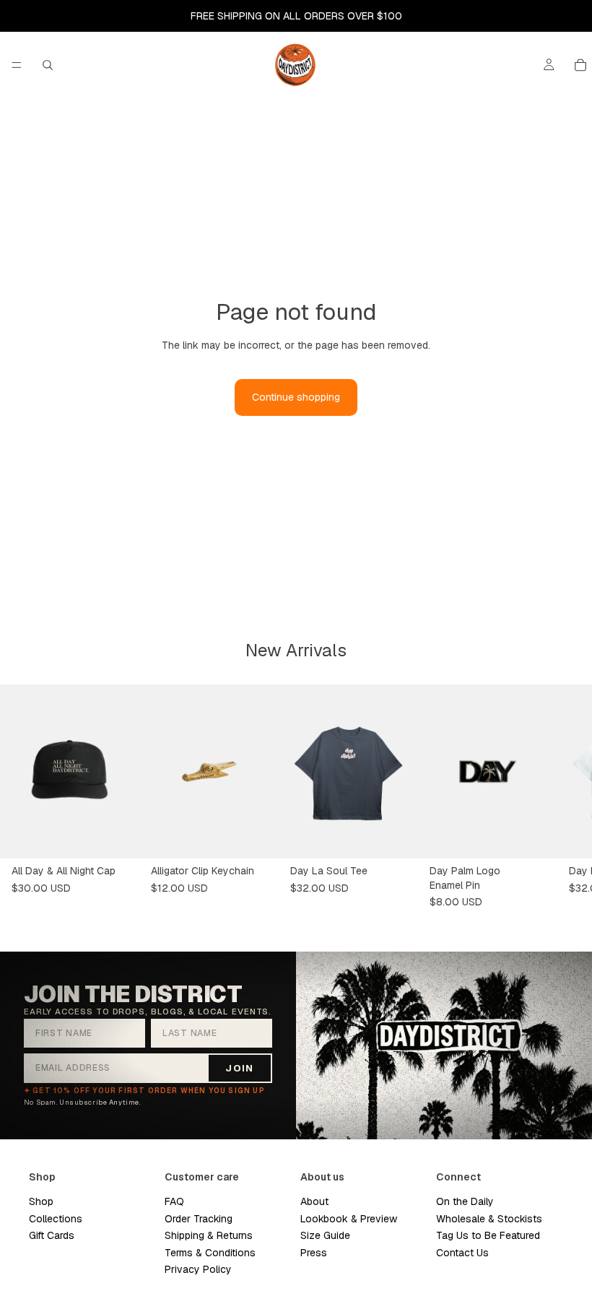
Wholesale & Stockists (489, 1218)
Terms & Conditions (210, 1252)
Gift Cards (51, 1235)
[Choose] (396, 836)
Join (239, 1068)
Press (313, 1252)
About (314, 1201)
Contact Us (462, 1252)
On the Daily (465, 1201)
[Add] (117, 836)
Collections (55, 1218)
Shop (41, 1201)
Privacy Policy (198, 1269)
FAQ (174, 1201)
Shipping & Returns (209, 1235)
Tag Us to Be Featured (488, 1235)
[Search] (48, 65)
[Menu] (16, 65)
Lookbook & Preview (348, 1218)
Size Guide (325, 1235)
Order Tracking (198, 1218)
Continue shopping (296, 397)
